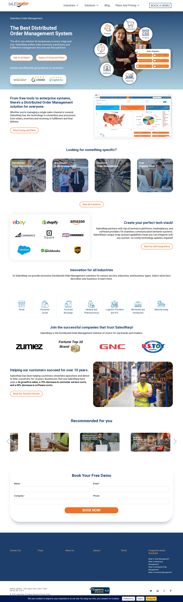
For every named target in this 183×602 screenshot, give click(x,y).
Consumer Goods (45, 311)
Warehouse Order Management (65, 164)
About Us (69, 550)
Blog (107, 5)
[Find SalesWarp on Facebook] (170, 590)
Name (17, 483)
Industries (69, 5)
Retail (21, 309)
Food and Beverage (68, 311)
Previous (8, 442)
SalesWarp (20, 594)
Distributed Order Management (23, 164)
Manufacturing (161, 309)
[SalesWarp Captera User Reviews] (99, 590)
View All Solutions (92, 204)
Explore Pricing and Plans (51, 57)
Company (19, 496)
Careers (96, 550)
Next (175, 442)
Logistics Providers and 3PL (115, 311)
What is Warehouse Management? (155, 563)
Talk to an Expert (21, 57)
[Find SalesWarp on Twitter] (151, 590)
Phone (96, 496)
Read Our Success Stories (26, 393)
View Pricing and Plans (24, 130)
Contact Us (15, 550)
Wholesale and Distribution (138, 311)
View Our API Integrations (157, 246)
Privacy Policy (45, 594)
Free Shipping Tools (147, 164)
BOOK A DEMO (160, 5)
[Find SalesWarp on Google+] (164, 591)
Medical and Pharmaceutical (91, 311)
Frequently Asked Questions (156, 551)
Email (96, 483)
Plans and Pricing (125, 5)
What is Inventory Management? (160, 572)
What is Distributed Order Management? (157, 568)
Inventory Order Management (107, 164)
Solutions (89, 5)
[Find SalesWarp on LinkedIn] (158, 590)
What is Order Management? (158, 559)
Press (40, 550)
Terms (124, 550)
